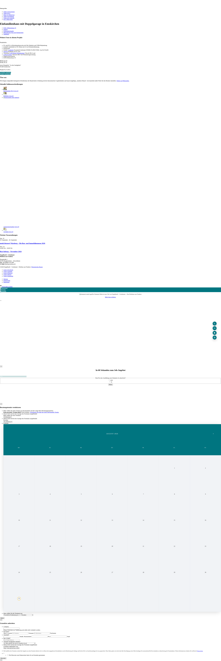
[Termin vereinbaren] (215, 338)
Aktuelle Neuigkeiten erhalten (11, 641)
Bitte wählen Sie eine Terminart (12, 415)
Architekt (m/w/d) (8, 232)
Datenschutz (200, 651)
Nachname (53, 633)
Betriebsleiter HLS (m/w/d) (10, 91)
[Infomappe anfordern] (215, 333)
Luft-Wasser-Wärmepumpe (17, 53)
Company (6, 626)
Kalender (5, 423)
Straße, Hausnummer (25, 636)
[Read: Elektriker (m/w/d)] (5, 94)
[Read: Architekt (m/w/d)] (5, 230)
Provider (5, 420)
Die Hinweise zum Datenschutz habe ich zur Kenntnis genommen (27, 655)
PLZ (49, 636)
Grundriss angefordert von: (10, 646)
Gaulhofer (11, 50)
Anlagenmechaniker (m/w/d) (11, 227)
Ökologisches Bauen (37, 267)
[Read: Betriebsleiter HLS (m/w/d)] (5, 89)
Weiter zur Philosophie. (123, 81)
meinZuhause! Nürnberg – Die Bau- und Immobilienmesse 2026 (22, 243)
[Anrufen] (215, 324)
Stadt (68, 636)
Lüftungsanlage (7, 54)
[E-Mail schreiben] (215, 328)
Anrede (10, 633)
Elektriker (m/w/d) (8, 96)
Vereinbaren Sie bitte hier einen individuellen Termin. (44, 412)
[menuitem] (112, 279)
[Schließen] (0, 300)
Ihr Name (6, 631)
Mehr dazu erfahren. (110, 297)
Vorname (31, 633)
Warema (5, 51)
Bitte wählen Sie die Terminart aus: (13, 613)
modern (5, 29)
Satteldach (6, 34)
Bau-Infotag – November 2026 (11, 251)
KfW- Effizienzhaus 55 (9, 28)
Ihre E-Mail (6, 638)
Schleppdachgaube (8, 31)
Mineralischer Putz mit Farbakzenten (13, 32)
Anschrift (6, 635)
